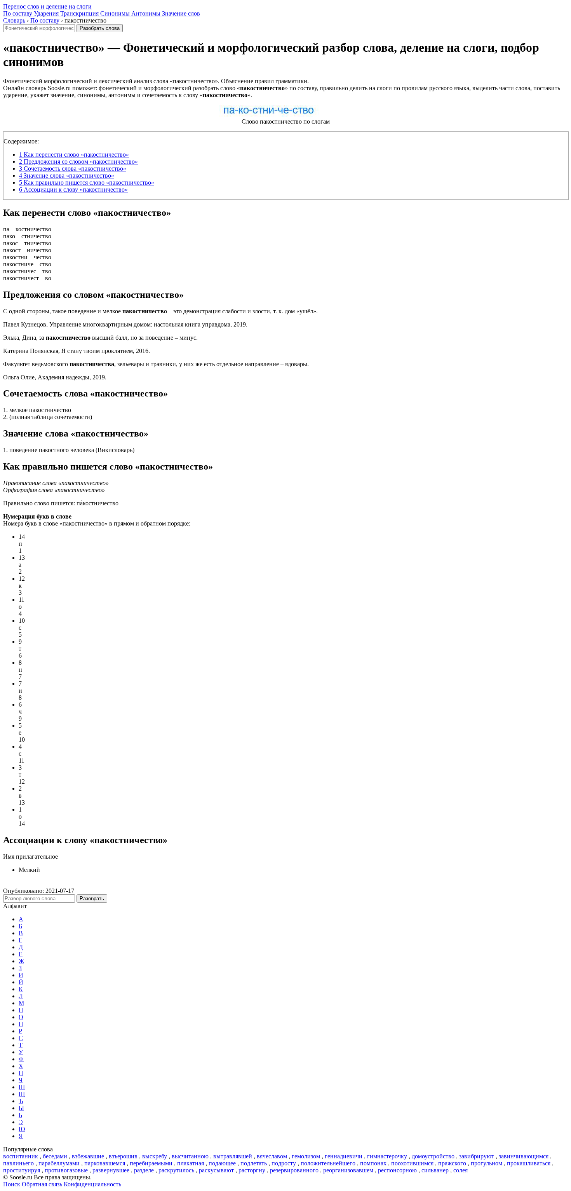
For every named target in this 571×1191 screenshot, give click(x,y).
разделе (144, 1170)
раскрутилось (176, 1170)
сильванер (435, 1170)
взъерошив (123, 1156)
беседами (55, 1156)
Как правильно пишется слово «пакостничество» (86, 182)
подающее (222, 1163)
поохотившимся (412, 1163)
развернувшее (110, 1170)
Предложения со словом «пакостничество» (78, 161)
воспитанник (20, 1156)
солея (460, 1170)
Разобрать (92, 898)
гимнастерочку (387, 1156)
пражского (452, 1163)
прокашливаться (528, 1163)
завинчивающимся (523, 1156)
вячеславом (272, 1156)
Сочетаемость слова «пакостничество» (72, 168)
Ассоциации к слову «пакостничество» (73, 189)
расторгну (251, 1170)
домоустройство (433, 1156)
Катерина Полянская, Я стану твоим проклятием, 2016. (76, 351)
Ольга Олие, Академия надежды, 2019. (54, 377)
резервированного (294, 1170)
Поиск (11, 1184)
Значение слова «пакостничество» (66, 175)
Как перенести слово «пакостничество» (74, 154)
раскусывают (216, 1170)
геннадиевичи (343, 1156)
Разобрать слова (100, 28)
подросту (284, 1163)
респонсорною (397, 1170)
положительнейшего (328, 1163)
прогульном (486, 1163)
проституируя (21, 1170)
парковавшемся (104, 1163)
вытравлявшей (232, 1156)
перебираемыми (151, 1163)
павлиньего (18, 1163)
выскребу (154, 1156)
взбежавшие (88, 1156)
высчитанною (190, 1156)
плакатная (190, 1163)
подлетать (253, 1163)
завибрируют (476, 1156)
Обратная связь (42, 1184)
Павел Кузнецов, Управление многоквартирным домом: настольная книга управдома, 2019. (125, 324)
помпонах (373, 1163)
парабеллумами (59, 1163)
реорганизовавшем (348, 1170)
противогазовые (66, 1170)
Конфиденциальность (92, 1184)
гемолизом (306, 1156)
